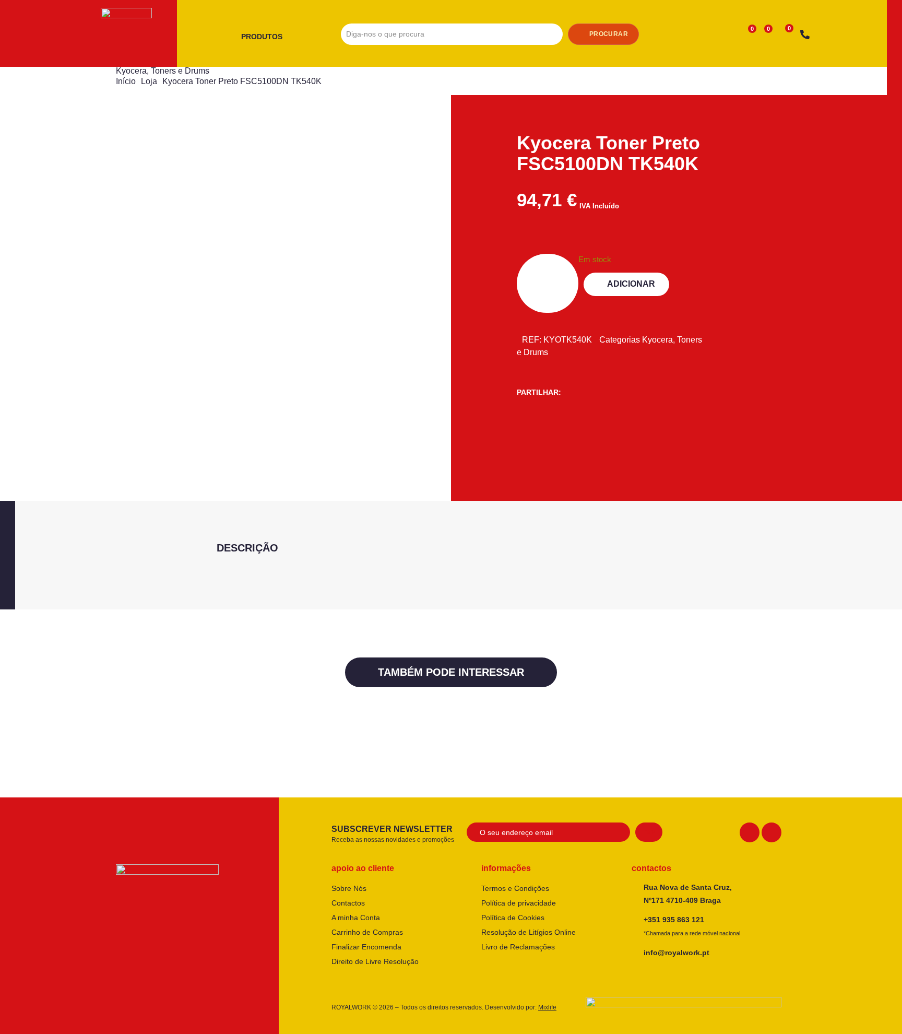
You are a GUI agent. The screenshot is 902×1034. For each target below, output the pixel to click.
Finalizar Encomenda (366, 947)
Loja (149, 81)
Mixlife (547, 1007)
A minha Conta (355, 917)
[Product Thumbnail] (187, 142)
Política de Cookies (512, 917)
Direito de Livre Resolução (375, 961)
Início (126, 81)
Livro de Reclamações (518, 947)
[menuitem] (265, 37)
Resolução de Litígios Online (528, 932)
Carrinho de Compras (367, 932)
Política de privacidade (518, 903)
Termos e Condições (515, 888)
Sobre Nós (348, 888)
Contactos (348, 903)
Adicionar (631, 283)
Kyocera (131, 70)
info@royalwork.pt (676, 952)
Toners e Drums (180, 70)
